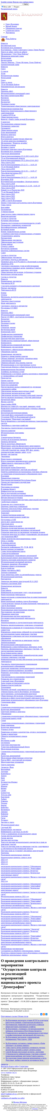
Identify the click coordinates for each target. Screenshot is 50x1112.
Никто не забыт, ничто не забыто (14, 52)
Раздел (16, 7)
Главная (4, 37)
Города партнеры (8, 765)
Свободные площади (9, 502)
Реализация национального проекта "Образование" (21, 899)
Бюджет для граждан (9, 454)
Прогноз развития (8, 431)
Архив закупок (7, 838)
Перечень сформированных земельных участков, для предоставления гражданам (22, 650)
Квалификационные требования (14, 227)
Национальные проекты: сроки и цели (16, 857)
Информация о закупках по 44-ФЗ (14, 832)
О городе (4, 71)
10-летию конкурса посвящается (14, 141)
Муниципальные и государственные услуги (18, 365)
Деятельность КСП (8, 290)
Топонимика (6, 687)
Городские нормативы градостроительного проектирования (25, 668)
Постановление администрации (13, 124)
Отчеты (4, 295)
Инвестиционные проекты (11, 608)
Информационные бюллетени (13, 370)
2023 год (4, 864)
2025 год (4, 860)
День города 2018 (8, 184)
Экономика (5, 456)
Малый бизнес (11, 26)
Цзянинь (4, 801)
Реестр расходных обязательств (13, 444)
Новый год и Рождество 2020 (12, 190)
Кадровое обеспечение (10, 221)
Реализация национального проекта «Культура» (20, 938)
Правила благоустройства (11, 685)
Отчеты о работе (7, 246)
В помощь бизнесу (8, 489)
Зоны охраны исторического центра (15, 683)
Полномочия (6, 210)
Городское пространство (10, 745)
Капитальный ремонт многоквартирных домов (19, 558)
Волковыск (5, 810)
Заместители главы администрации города (18, 214)
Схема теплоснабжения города (13, 551)
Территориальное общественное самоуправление (20, 106)
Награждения (6, 238)
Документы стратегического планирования (18, 428)
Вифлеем (4, 814)
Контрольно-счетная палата (12, 274)
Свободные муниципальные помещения (17, 495)
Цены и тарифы (7, 541)
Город (3, 69)
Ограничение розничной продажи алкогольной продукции (24, 500)
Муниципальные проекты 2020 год (15, 914)
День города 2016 (8, 169)
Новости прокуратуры (10, 383)
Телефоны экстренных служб (12, 372)
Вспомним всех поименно (11, 48)
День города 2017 (8, 175)
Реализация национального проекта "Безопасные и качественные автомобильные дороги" (21, 904)
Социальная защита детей (11, 718)
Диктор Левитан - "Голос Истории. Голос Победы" (21, 62)
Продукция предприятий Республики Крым (18, 480)
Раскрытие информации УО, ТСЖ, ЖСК (17, 547)
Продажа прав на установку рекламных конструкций (22, 851)
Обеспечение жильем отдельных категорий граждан (22, 395)
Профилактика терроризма (11, 336)
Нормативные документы (11, 281)
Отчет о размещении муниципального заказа (19, 834)
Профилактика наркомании (12, 334)
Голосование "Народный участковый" (16, 419)
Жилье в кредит (7, 402)
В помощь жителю (8, 543)
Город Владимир (12, 24)
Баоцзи (4, 805)
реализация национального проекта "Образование (21, 866)
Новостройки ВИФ (8, 404)
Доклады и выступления (10, 301)
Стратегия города (13, 30)
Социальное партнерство (11, 511)
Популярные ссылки (9, 1016)
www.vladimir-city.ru (9, 1073)
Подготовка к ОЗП (8, 520)
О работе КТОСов (8, 115)
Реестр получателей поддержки (13, 493)
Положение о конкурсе (10, 126)
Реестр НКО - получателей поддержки (16, 760)
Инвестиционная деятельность (13, 595)
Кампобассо (5, 774)
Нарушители (6, 579)
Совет (3, 253)
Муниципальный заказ (10, 825)
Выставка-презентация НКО (12, 96)
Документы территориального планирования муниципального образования (19, 665)
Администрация (7, 212)
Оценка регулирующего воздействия (15, 482)
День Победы (11, 39)
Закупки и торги (7, 822)
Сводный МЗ (6, 827)
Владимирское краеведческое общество (16, 139)
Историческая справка (10, 76)
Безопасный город (8, 332)
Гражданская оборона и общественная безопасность (21, 367)
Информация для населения (12, 347)
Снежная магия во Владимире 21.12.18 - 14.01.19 (20, 186)
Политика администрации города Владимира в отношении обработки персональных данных (24, 954)
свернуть (4, 1064)
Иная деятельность (8, 303)
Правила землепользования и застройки (17, 670)
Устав (3, 73)
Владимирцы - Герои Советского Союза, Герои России (22, 50)
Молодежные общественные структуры (16, 758)
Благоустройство (7, 568)
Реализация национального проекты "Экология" (20, 929)
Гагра (3, 818)
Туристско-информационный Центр (15, 747)
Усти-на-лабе (6, 795)
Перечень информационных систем (15, 251)
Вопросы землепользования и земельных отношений (22, 625)
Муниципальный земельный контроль (16, 645)
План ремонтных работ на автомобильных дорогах (21, 575)
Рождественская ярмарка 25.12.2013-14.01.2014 (19, 156)
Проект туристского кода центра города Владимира (21, 203)
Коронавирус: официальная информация (17, 350)
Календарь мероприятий (10, 709)
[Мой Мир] (46, 1014)
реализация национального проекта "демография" (21, 886)
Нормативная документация (12, 949)
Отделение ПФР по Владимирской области (18, 417)
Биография (5, 207)
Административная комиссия (12, 515)
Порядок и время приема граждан (14, 356)
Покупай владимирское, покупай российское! (19, 470)
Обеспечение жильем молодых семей (16, 393)
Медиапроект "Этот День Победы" (15, 54)
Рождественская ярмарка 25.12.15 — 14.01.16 (19, 165)
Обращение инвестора (10, 614)
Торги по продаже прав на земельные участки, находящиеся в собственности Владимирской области (25, 847)
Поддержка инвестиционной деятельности (18, 618)
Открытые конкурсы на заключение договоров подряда (23, 532)
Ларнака (4, 812)
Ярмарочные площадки (10, 478)
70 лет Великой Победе (10, 85)
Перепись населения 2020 (11, 584)
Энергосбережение (8, 545)
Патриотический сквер (10, 65)
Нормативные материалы (11, 586)
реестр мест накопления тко (12, 522)
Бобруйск (4, 807)
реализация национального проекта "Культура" (19, 871)
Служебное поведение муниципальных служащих (21, 234)
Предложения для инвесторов (13, 612)
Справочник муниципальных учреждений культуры (21, 707)
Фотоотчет (5, 100)
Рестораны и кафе (8, 740)
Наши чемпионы (7, 725)
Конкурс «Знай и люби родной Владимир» (18, 119)
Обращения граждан (14, 28)
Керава (3, 788)
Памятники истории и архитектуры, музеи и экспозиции (23, 732)
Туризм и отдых (7, 729)
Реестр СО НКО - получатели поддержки (17, 317)
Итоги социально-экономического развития (18, 461)
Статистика (23, 1066)
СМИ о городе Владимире (11, 201)
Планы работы (7, 244)
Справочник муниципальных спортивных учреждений (23, 723)
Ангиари (4, 772)
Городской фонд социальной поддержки (17, 415)
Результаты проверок (9, 249)
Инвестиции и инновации (11, 459)
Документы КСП (8, 283)
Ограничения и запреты (10, 236)
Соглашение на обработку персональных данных (20, 951)
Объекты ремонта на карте (11, 526)
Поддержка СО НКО (9, 308)
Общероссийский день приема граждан (16, 363)
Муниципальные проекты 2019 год (15, 933)
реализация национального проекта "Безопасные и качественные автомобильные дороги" (21, 922)
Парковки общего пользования (13, 566)
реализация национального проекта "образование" (21, 884)
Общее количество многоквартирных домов (18, 539)
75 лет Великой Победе (10, 192)
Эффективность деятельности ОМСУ (16, 463)
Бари (3, 778)
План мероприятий (8, 132)
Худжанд (4, 820)
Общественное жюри (9, 130)
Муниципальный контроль (11, 577)
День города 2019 (8, 188)
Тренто (4, 776)
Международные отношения (12, 762)
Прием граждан (7, 381)
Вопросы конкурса (8, 135)
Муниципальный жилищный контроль (16, 562)
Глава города (6, 205)
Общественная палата (9, 117)
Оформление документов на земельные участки (20, 640)
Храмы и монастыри (9, 734)
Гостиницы (5, 743)
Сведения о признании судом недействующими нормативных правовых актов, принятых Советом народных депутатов (21, 268)
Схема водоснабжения (10, 553)
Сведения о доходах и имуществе (14, 260)
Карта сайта (14, 1066)
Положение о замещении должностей (16, 225)
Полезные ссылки (8, 104)
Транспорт (5, 513)
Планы (3, 293)
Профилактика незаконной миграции (16, 345)
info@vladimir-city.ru (9, 1094)
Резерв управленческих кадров (13, 232)
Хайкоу (4, 799)
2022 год (4, 881)
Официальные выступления (12, 242)
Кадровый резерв (8, 229)
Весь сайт (7, 7)
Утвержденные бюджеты (11, 437)
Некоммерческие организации (13, 87)
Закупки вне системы (9, 840)
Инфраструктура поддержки (12, 491)
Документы (10, 33)
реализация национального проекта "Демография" (21, 869)
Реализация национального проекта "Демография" (21, 901)
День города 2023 (8, 198)
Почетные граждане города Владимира (16, 149)
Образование (6, 714)
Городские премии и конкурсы (13, 712)
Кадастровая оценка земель (12, 653)
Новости (4, 43)
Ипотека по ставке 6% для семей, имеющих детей (20, 406)
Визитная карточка (8, 216)
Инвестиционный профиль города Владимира (19, 601)
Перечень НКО (7, 91)
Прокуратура (6, 378)
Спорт (3, 721)
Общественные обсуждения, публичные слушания (21, 272)
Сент (3, 780)
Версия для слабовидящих (23, 2)
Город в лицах (6, 82)
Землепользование (8, 643)
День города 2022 (8, 196)
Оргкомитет (5, 128)
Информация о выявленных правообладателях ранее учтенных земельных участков (22, 656)
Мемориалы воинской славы (12, 56)
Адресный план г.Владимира (12, 681)
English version (6, 2)
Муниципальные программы (12, 433)
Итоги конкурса (7, 137)
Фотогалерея (6, 58)
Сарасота (4, 784)
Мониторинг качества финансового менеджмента (20, 446)
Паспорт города (7, 465)
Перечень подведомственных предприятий (18, 528)
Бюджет (4, 435)
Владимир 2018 (7, 179)
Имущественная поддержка (12, 498)
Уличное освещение (9, 573)
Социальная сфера (8, 702)
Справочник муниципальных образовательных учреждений (25, 716)
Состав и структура (8, 218)
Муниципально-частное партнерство (15, 616)
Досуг (3, 738)
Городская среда (7, 524)
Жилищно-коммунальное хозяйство (15, 517)
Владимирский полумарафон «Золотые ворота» (20, 182)
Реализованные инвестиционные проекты (18, 610)
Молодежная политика (10, 749)
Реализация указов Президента (13, 467)
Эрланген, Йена (7, 767)
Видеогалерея (6, 60)
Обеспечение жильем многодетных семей (17, 391)
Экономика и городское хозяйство (14, 425)
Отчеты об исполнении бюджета (14, 440)
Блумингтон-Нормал (9, 782)
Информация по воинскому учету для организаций (21, 592)
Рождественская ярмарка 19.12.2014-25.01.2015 (19, 160)
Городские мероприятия (10, 154)
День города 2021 (8, 194)
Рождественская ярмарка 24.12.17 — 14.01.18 (19, 177)
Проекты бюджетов (8, 442)
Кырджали (5, 797)
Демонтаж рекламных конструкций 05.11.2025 (19, 581)
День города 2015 (8, 163)
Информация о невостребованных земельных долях (21, 647)
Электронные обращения (11, 361)
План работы (6, 590)
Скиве (3, 791)
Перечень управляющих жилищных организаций (20, 530)
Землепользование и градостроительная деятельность (22, 623)
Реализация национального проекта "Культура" (20, 912)
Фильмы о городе (8, 147)
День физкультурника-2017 (11, 173)
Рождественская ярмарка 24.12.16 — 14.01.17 (19, 171)
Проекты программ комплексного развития (18, 560)
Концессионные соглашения (12, 549)
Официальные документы (11, 240)
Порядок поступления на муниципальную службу (21, 223)
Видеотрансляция (8, 330)
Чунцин (4, 803)
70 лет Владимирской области (13, 158)
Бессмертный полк (8, 46)
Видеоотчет (5, 102)
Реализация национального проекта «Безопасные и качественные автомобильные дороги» (21, 941)
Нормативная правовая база (12, 109)
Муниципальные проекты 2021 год (15, 896)
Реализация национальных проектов (15, 855)
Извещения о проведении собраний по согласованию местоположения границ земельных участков (22, 633)
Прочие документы (8, 288)
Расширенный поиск (9, 9)
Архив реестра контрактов (11, 836)
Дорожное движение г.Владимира (14, 564)
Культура (4, 705)
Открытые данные (8, 327)
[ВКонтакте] (41, 1014)
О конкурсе (5, 122)
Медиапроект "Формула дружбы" (14, 143)
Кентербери (5, 769)
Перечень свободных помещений (14, 506)
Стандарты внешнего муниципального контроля (20, 286)
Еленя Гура (5, 793)
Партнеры (5, 853)
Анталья (4, 816)
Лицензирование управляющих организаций (19, 556)
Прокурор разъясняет (9, 385)
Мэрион (4, 786)
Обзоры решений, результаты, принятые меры (19, 358)
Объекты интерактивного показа (14, 736)
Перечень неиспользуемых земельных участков (20, 509)
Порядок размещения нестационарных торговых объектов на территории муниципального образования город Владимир (24, 474)
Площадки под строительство (13, 504)
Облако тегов (23, 1016)
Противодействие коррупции (12, 338)
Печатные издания (8, 145)
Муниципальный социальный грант (15, 93)
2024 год (4, 862)
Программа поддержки (10, 487)
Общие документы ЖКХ (11, 570)
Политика (35, 1108)
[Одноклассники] (44, 1014)
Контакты (5, 98)
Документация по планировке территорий (18, 677)
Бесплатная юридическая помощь (14, 413)
